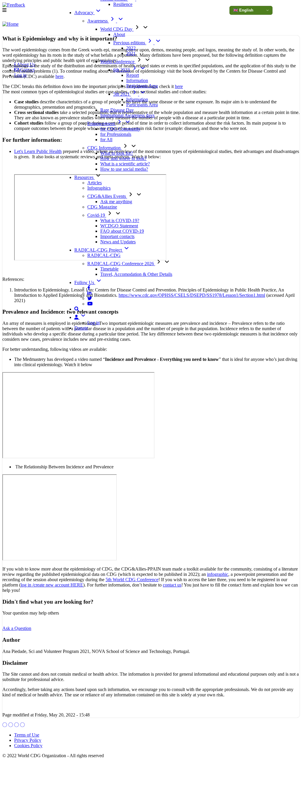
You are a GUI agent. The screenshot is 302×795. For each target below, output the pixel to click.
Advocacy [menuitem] (84, 12)
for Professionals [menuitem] (115, 134)
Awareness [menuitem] (98, 20)
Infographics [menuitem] (99, 187)
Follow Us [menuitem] (84, 282)
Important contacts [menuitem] (117, 236)
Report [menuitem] (132, 75)
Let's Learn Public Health (38, 151)
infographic (217, 574)
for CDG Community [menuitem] (120, 128)
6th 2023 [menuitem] (122, 69)
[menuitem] (88, 287)
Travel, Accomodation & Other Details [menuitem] (136, 274)
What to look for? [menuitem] (116, 153)
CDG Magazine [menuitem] (102, 206)
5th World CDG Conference (132, 579)
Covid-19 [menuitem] (96, 215)
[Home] (10, 24)
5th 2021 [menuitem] (122, 94)
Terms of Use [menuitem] (26, 734)
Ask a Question (16, 628)
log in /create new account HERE (52, 584)
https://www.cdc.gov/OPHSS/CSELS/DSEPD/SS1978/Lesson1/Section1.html (192, 295)
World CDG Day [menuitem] (117, 29)
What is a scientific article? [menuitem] (125, 163)
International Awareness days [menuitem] (127, 115)
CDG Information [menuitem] (104, 147)
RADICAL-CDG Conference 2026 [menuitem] (121, 263)
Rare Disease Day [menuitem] (117, 110)
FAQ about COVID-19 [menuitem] (122, 231)
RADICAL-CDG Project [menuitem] (98, 249)
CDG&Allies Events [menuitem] (107, 196)
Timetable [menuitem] (109, 268)
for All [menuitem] (106, 139)
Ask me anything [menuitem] (116, 201)
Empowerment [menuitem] (101, 123)
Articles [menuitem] (94, 182)
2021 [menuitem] (131, 53)
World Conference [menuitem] (118, 61)
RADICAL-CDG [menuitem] (104, 255)
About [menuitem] (119, 34)
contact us (172, 584)
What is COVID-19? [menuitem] (119, 220)
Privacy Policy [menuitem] (27, 740)
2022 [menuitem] (131, 47)
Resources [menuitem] (84, 177)
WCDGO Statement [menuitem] (119, 225)
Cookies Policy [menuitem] (28, 745)
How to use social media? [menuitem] (124, 169)
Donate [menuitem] (81, 327)
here (59, 76)
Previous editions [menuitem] (129, 42)
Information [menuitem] (137, 80)
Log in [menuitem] (93, 322)
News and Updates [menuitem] (118, 241)
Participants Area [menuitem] (142, 85)
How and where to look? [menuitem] (123, 158)
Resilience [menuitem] (122, 4)
